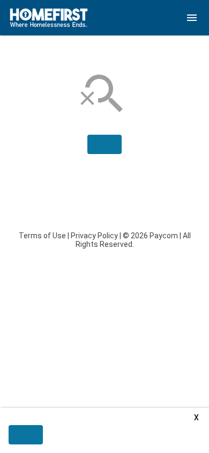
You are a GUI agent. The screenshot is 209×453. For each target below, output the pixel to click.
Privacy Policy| (96, 235)
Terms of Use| (44, 235)
